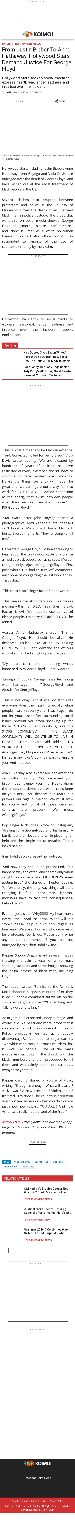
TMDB (50, 1509)
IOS (20, 1122)
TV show (27, 1509)
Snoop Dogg (27, 1166)
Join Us (19, 100)
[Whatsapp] (19, 1155)
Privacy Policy (56, 1500)
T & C (44, 1500)
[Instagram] (32, 1472)
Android (8, 1122)
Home (6, 44)
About (15, 1500)
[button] (60, 101)
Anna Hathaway (22, 1161)
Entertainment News (38, 1199)
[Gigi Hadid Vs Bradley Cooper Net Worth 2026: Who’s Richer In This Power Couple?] (12, 1194)
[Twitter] (12, 1155)
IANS (8, 92)
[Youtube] (48, 1472)
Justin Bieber (10, 1166)
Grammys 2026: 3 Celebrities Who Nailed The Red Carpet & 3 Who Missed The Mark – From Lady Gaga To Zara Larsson (47, 1231)
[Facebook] (5, 1155)
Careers (35, 1500)
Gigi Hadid (58, 1161)
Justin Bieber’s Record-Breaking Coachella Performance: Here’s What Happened (48, 1211)
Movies (66, 1506)
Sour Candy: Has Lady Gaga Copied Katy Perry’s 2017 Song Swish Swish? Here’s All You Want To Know (47, 371)
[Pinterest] (37, 1472)
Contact (25, 1500)
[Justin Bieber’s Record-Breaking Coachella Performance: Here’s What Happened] (12, 1214)
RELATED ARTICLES (16, 1178)
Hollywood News (27, 44)
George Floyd (41, 1161)
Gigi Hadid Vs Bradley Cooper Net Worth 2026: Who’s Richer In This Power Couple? (46, 1190)
